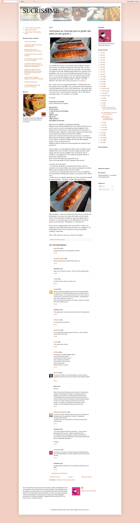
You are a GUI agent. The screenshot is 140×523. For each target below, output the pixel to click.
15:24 (55, 263)
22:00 (55, 283)
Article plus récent (55, 477)
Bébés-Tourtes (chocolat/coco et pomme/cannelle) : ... (107, 118)
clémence (56, 320)
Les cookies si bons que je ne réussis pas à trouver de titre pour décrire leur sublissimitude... (33, 65)
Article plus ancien (86, 477)
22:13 (55, 324)
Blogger (87, 509)
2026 (101, 52)
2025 (101, 55)
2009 (101, 135)
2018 (101, 69)
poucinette (57, 248)
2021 (101, 62)
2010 (101, 132)
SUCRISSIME (41, 10)
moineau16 (57, 330)
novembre (105, 91)
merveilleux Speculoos (30, 82)
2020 (101, 64)
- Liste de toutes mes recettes (32, 28)
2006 (101, 142)
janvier (104, 129)
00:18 (55, 304)
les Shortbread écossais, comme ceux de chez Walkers (33, 59)
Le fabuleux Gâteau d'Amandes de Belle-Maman (33, 45)
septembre (105, 95)
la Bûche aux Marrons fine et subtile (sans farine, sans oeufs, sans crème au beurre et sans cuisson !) (33, 72)
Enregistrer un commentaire (59, 473)
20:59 (55, 314)
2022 (101, 60)
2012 (101, 84)
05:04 (55, 381)
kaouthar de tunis (59, 258)
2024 (101, 57)
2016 (101, 74)
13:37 (55, 444)
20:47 (55, 406)
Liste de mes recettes (30, 41)
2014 (101, 79)
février (103, 127)
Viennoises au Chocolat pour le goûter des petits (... (108, 109)
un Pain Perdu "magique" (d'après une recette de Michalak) (33, 78)
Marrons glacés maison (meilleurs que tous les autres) (32, 50)
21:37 (55, 458)
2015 (101, 76)
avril (103, 122)
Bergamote (57, 449)
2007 (101, 140)
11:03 (55, 367)
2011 (101, 86)
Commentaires (105, 189)
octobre (104, 93)
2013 (101, 81)
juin (103, 103)
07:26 (55, 253)
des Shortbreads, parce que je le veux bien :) (109, 113)
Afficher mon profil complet (88, 491)
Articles (103, 186)
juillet (103, 100)
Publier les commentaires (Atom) (66, 480)
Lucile (55, 342)
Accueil (70, 477)
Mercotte (56, 372)
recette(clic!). (82, 80)
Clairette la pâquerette (60, 412)
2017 (101, 72)
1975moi (56, 352)
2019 (101, 67)
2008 (101, 137)
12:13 (55, 469)
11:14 (55, 423)
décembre (105, 88)
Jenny (55, 279)
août (103, 98)
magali (56, 289)
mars (103, 125)
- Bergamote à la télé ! (30, 30)
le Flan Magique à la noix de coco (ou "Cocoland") (32, 85)
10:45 (55, 346)
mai (103, 105)
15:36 (55, 273)
